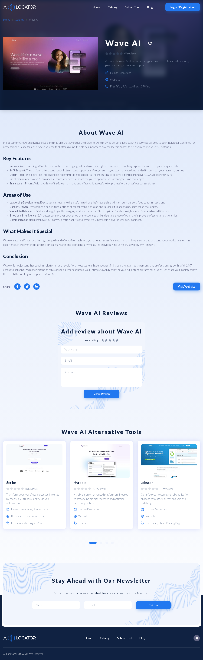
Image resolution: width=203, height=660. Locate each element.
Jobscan (147, 482)
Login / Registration (182, 7)
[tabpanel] (34, 485)
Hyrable (80, 482)
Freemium (17, 523)
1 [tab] (93, 543)
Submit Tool (132, 7)
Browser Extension (22, 516)
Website (115, 79)
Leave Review (101, 394)
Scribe (11, 482)
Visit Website (186, 286)
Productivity (40, 509)
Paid (125, 86)
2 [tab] (101, 543)
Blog (150, 7)
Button (153, 605)
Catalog (112, 7)
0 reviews (131, 53)
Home (96, 7)
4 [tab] (112, 543)
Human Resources (120, 72)
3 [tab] (106, 543)
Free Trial (115, 86)
